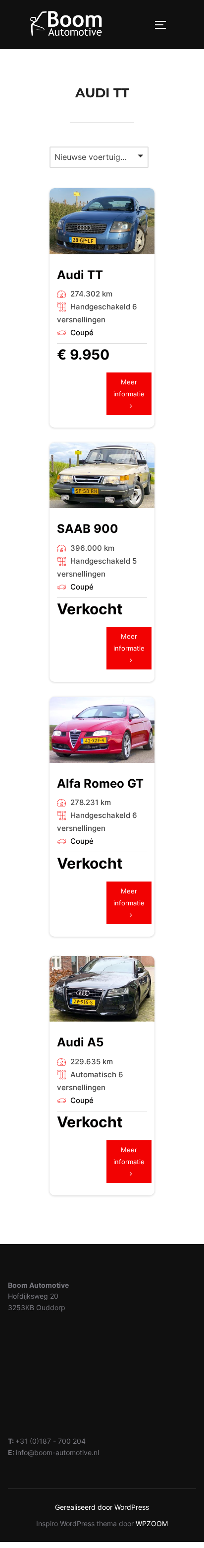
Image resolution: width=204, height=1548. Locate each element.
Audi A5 (80, 1042)
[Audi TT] (102, 221)
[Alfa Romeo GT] (102, 730)
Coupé (82, 332)
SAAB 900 (87, 528)
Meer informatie (129, 394)
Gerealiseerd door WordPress (102, 1507)
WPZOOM (152, 1523)
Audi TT (80, 275)
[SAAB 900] (102, 475)
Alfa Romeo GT (100, 783)
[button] (99, 157)
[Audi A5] (102, 989)
